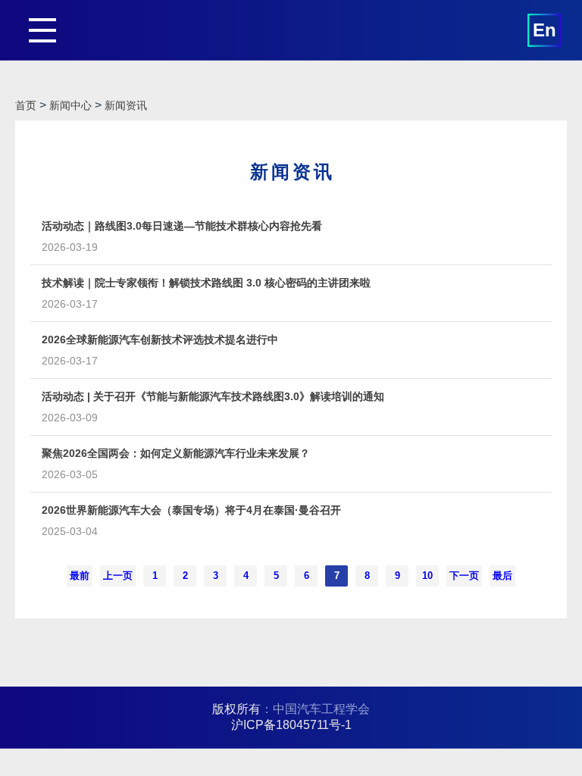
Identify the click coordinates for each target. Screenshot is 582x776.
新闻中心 (70, 105)
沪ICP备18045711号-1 (291, 724)
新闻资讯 (126, 105)
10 (427, 575)
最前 (79, 575)
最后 (502, 575)
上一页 (118, 575)
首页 (25, 105)
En (544, 30)
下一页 (464, 575)
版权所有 (236, 708)
